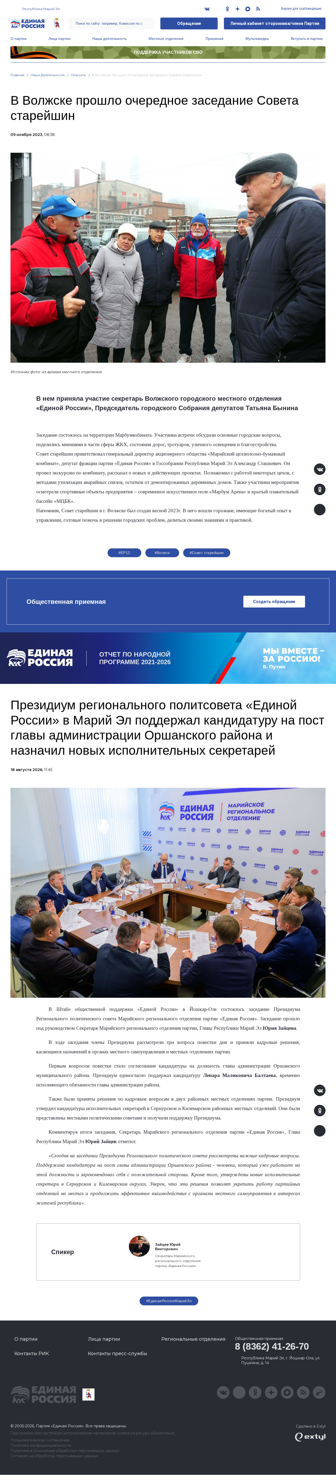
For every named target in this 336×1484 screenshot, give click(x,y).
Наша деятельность (109, 38)
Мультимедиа (257, 38)
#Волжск (162, 553)
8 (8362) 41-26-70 (272, 1346)
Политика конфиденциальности (40, 1445)
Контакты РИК (31, 1353)
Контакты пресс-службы (117, 1353)
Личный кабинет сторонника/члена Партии (274, 23)
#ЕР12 (124, 553)
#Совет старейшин (207, 553)
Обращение (189, 23)
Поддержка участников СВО (168, 52)
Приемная (214, 38)
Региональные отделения (193, 1339)
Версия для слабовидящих (301, 8)
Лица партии (59, 38)
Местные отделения (166, 38)
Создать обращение (274, 601)
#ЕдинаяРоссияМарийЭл (169, 1301)
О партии (18, 38)
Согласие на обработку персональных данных (54, 1456)
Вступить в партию (307, 38)
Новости (78, 75)
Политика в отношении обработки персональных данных (64, 1451)
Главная (17, 75)
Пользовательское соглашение (40, 1440)
